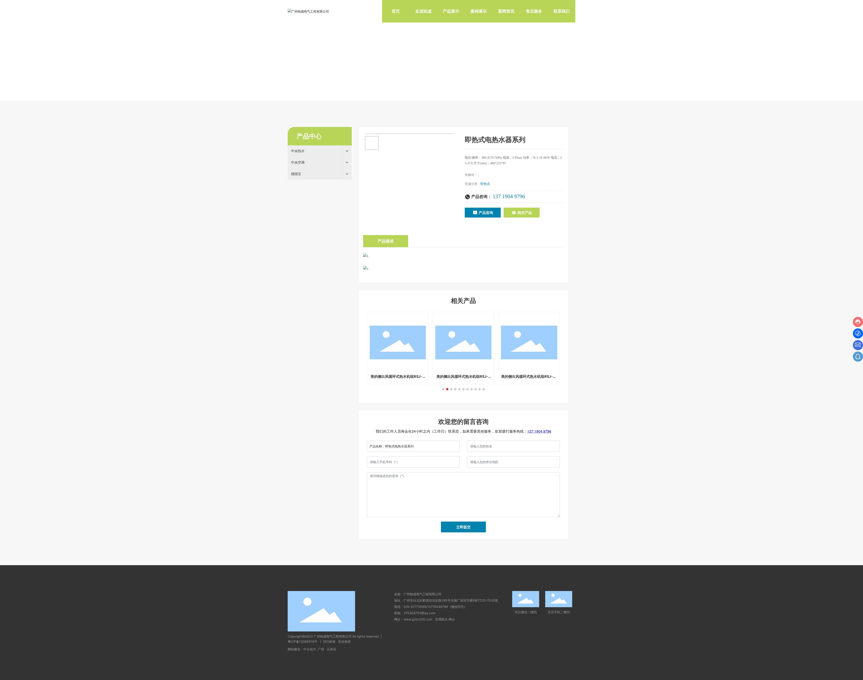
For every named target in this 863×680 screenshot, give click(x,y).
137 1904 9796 (509, 196)
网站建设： (295, 649)
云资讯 (331, 649)
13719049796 (437, 607)
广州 (321, 649)
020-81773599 (415, 607)
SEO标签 (329, 641)
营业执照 (344, 641)
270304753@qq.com (419, 613)
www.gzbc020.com (418, 619)
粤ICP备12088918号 (303, 641)
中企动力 (309, 649)
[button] (443, 389)
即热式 (485, 184)
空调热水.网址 (445, 619)
